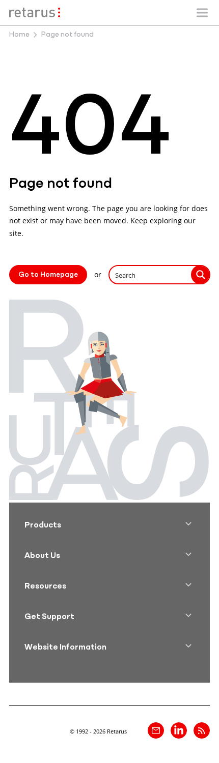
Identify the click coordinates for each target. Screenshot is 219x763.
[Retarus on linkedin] (179, 730)
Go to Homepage (48, 275)
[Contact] (156, 730)
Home (19, 35)
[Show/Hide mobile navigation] (202, 12)
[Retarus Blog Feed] (202, 730)
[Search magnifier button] (200, 274)
